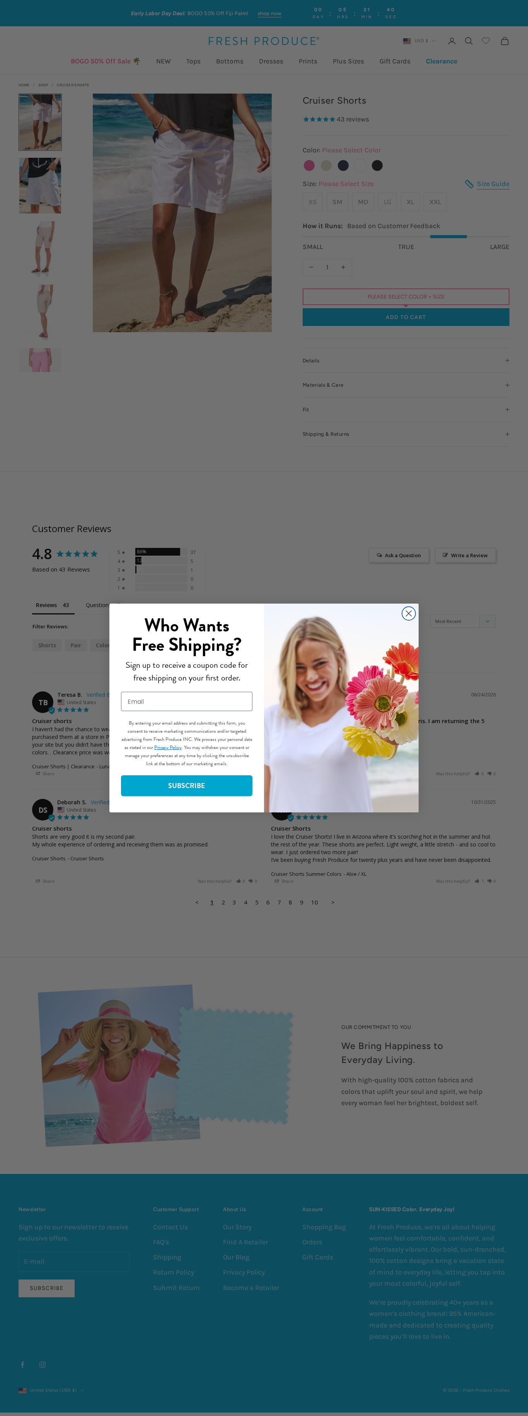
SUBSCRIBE (186, 785)
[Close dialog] (409, 613)
